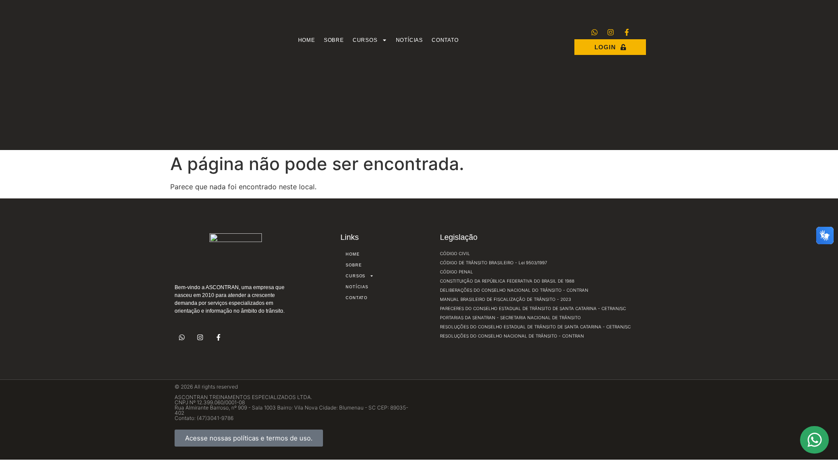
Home (306, 40)
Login (605, 47)
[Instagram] (611, 32)
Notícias (409, 40)
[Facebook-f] (627, 32)
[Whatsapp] (594, 32)
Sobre (334, 40)
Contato (445, 40)
